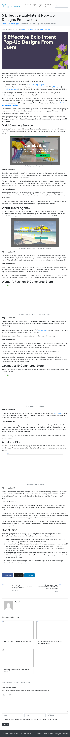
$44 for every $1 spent (36, 85)
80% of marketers (11, 89)
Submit (5, 724)
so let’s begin (27, 563)
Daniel (23, 29)
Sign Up (40, 6)
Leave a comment (44, 29)
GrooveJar (27, 5)
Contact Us (48, 6)
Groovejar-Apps (33, 29)
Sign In (34, 6)
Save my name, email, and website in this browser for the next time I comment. (31, 719)
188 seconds (57, 87)
